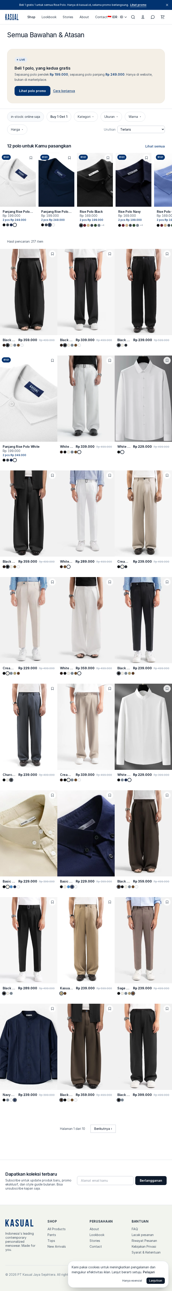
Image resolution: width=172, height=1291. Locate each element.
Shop (31, 17)
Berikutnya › (103, 1129)
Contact (101, 17)
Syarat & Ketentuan (146, 1252)
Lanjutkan (155, 1280)
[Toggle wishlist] (30, 157)
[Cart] (163, 17)
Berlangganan (151, 1180)
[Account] (143, 17)
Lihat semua (155, 146)
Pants (51, 1235)
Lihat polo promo (32, 91)
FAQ (135, 1229)
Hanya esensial (132, 1280)
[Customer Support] (153, 17)
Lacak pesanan (143, 1235)
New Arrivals (56, 1246)
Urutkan (110, 129)
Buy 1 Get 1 (58, 117)
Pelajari (149, 1272)
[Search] (133, 17)
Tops (51, 1241)
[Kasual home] (11, 17)
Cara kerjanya (64, 91)
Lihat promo (138, 5)
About (84, 17)
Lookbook (49, 17)
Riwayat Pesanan (144, 1241)
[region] (86, 195)
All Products (56, 1229)
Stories (68, 17)
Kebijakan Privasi (144, 1246)
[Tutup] (167, 5)
